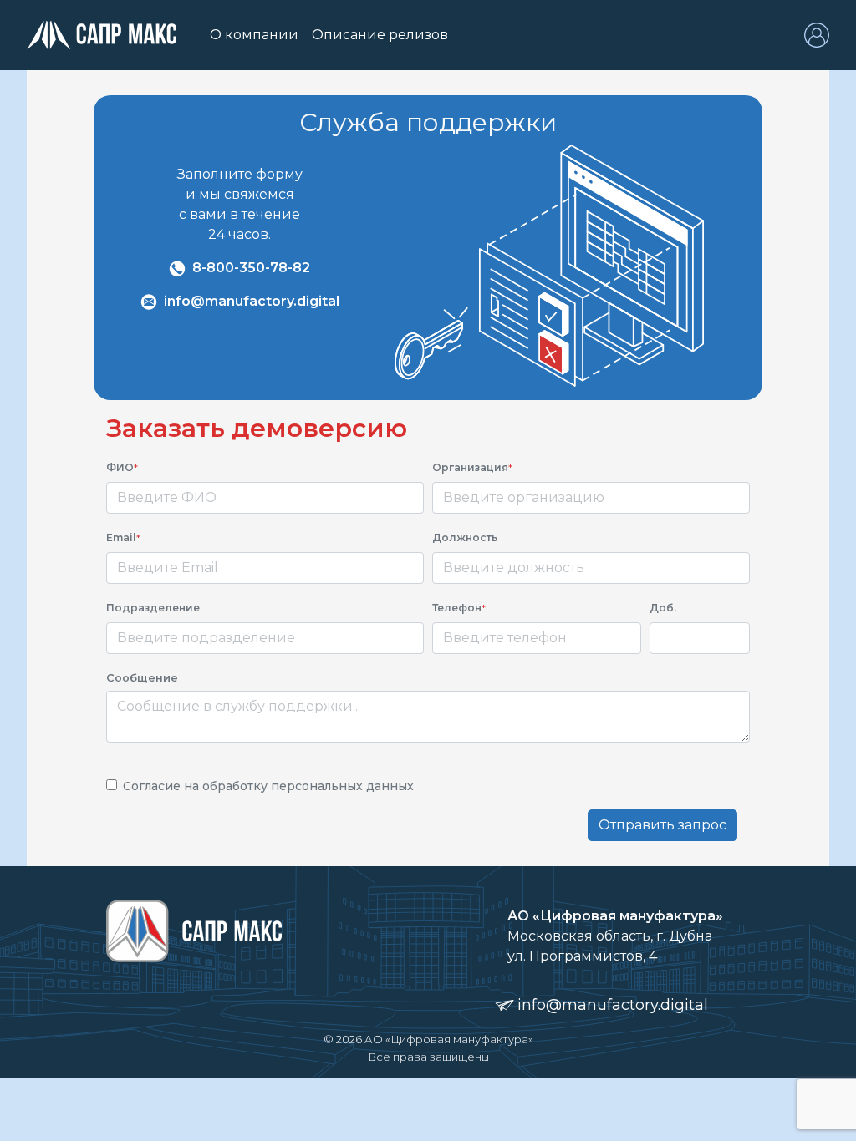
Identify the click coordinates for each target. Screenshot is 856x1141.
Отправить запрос (662, 825)
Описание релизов (380, 35)
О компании (257, 35)
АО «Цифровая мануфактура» (448, 1039)
